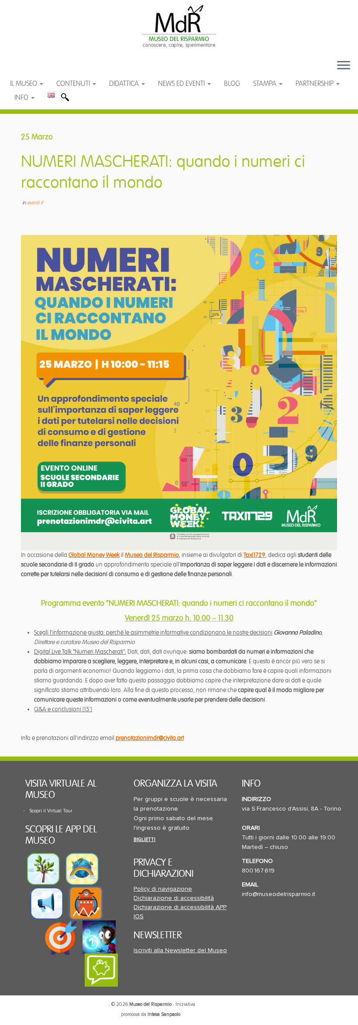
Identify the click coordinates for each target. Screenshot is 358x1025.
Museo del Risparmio (152, 555)
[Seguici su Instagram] (76, 69)
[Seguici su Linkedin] (59, 69)
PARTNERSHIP (315, 83)
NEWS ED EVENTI (182, 83)
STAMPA (265, 83)
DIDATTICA (125, 83)
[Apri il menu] (343, 65)
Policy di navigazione (163, 889)
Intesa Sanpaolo (164, 1014)
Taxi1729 (254, 555)
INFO (22, 97)
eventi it (35, 203)
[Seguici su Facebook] (25, 69)
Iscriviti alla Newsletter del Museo (180, 950)
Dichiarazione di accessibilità (174, 898)
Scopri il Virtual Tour (50, 810)
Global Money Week (94, 555)
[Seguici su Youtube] (42, 69)
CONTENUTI (74, 83)
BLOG (232, 83)
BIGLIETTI (144, 839)
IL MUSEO (24, 83)
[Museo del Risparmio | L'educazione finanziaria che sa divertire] (179, 26)
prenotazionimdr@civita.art (150, 738)
